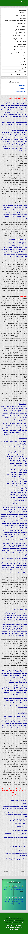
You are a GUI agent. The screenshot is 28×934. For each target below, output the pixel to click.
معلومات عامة (22, 59)
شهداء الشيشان (21, 42)
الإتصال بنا (19, 922)
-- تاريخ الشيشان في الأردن (19, 39)
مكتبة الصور (22, 62)
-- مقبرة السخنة (22, 56)
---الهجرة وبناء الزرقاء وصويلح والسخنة (15, 21)
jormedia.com (14, 929)
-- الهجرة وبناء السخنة (20, 47)
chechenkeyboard (21, 92)
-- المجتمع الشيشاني (20, 16)
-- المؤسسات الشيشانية (19, 36)
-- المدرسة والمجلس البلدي (18, 53)
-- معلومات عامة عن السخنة (18, 50)
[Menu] (24, 3)
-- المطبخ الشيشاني (20, 30)
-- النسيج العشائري (21, 33)
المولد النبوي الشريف (20, 65)
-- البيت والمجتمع (21, 24)
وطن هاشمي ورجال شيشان (18, 74)
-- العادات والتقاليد (21, 27)
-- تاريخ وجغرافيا (22, 13)
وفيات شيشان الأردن (20, 71)
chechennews (22, 86)
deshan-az (23, 89)
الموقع (24, 68)
